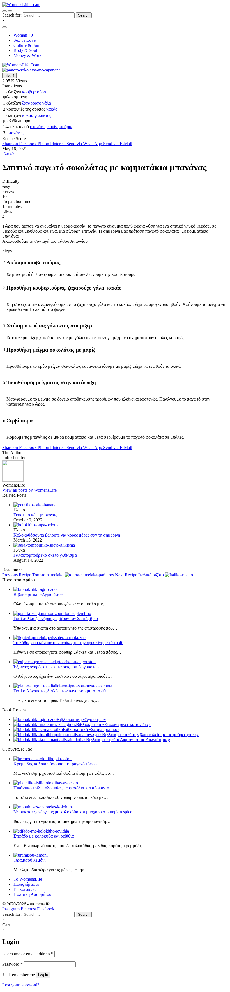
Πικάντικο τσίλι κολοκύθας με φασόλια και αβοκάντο (61, 787)
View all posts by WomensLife (29, 490)
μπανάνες (14, 132)
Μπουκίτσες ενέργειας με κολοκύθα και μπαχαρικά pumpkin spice (72, 812)
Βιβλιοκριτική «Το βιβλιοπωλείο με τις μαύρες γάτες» (150, 734)
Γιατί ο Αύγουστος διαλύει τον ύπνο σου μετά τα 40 (59, 690)
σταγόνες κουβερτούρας (51, 126)
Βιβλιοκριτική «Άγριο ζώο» (38, 594)
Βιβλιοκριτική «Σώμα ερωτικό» (91, 729)
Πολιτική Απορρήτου (32, 894)
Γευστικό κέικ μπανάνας (35, 514)
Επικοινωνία (24, 889)
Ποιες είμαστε (26, 884)
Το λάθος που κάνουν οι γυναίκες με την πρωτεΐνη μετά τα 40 (68, 642)
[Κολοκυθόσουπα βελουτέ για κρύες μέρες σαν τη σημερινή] (120, 525)
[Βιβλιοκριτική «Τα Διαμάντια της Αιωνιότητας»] (49, 739)
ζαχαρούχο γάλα (36, 103)
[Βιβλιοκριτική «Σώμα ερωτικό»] (38, 729)
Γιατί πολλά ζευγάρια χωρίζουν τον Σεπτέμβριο (55, 618)
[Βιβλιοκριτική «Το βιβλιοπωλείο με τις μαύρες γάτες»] (57, 734)
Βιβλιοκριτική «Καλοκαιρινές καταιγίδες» (113, 724)
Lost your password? (20, 984)
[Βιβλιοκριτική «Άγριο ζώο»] (35, 719)
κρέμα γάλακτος (36, 115)
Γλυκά (8, 153)
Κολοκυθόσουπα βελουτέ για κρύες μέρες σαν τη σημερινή (66, 535)
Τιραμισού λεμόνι (29, 860)
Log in (43, 975)
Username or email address (27, 953)
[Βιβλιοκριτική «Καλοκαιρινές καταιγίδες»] (44, 724)
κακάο (52, 109)
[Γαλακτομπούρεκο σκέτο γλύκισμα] (120, 545)
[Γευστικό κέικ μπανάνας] (120, 504)
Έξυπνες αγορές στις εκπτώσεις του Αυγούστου (56, 666)
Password (12, 964)
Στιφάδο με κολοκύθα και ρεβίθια (43, 836)
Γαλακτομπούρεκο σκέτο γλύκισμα (45, 555)
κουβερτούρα (34, 91)
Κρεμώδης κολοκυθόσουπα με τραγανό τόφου (55, 763)
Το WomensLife (27, 879)
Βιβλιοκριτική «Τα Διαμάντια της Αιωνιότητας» (128, 739)
